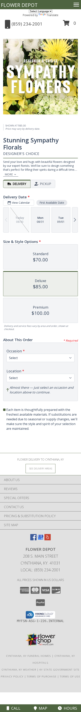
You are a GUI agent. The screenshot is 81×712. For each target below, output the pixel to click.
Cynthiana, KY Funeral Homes (28, 656)
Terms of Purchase (41, 676)
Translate (52, 15)
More (9, 174)
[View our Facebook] (33, 539)
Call (14, 708)
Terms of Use (70, 676)
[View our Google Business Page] (40, 539)
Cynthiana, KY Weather (19, 669)
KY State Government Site (59, 669)
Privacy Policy (12, 676)
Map (42, 708)
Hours (69, 708)
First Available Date (52, 202)
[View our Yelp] (47, 539)
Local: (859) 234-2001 (40, 570)
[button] (69, 24)
